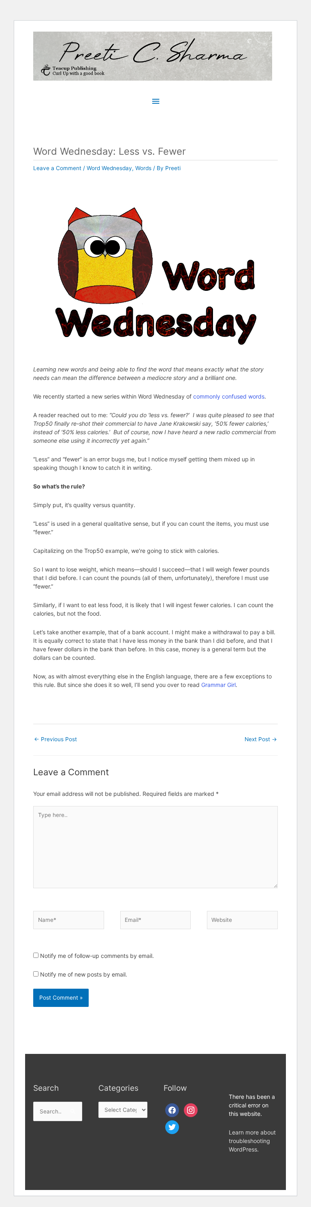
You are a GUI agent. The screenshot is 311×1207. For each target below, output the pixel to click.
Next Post (261, 739)
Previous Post (55, 739)
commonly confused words (228, 396)
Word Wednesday (109, 168)
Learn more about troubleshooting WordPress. (252, 1141)
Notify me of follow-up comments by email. (97, 955)
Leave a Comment (57, 168)
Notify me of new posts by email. (83, 974)
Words (143, 168)
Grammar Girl (218, 684)
